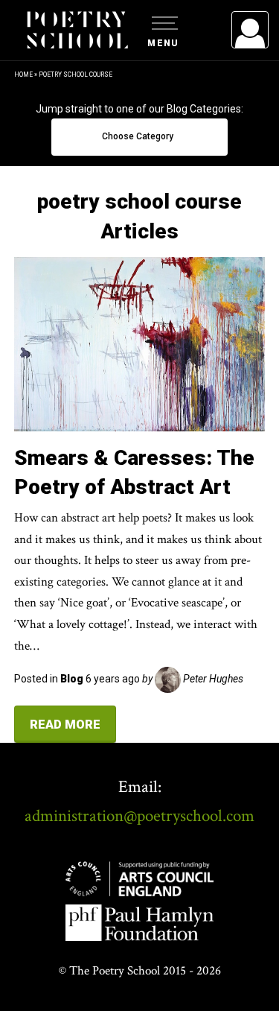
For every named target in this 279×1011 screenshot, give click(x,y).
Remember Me (128, 216)
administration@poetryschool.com (139, 816)
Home (23, 74)
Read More (65, 724)
